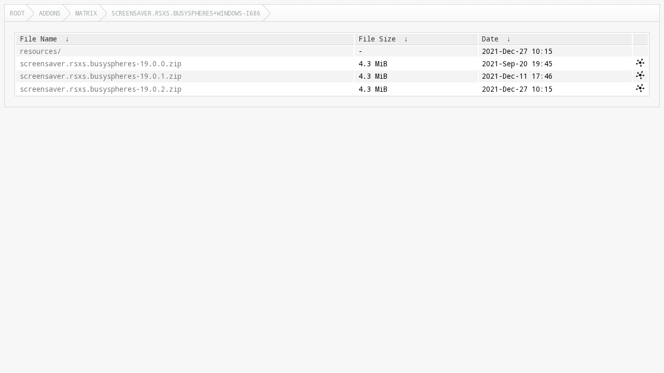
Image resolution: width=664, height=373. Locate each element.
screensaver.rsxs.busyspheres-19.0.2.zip (101, 89)
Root (17, 13)
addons (50, 13)
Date (490, 39)
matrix (86, 13)
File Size (377, 39)
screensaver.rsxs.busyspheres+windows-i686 (186, 13)
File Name (38, 39)
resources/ (40, 51)
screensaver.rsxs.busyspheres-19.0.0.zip (101, 63)
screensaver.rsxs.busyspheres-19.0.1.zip (101, 76)
